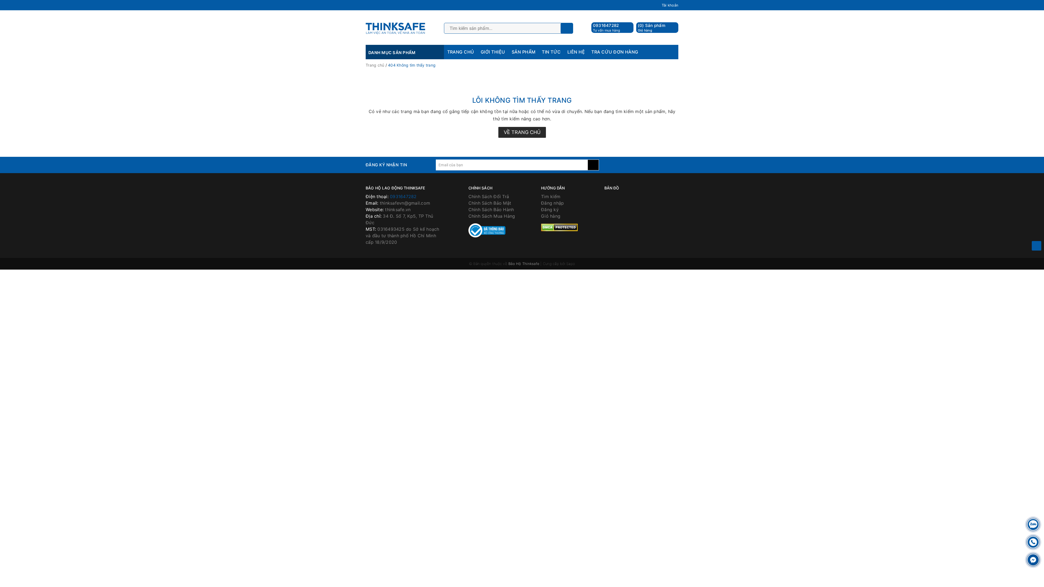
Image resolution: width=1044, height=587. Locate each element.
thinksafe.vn (398, 209)
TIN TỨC (551, 52)
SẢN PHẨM (524, 52)
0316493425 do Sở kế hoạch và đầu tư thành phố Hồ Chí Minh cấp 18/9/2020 (402, 235)
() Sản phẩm (651, 27)
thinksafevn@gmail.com (405, 203)
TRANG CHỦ (460, 52)
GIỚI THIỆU (493, 52)
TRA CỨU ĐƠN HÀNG (614, 52)
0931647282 (606, 25)
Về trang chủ (522, 132)
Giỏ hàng (550, 216)
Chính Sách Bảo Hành (491, 209)
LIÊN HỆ (576, 52)
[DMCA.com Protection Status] (559, 227)
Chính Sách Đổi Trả (488, 196)
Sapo (570, 263)
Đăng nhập (552, 203)
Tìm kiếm (550, 196)
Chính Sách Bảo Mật (489, 203)
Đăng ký (550, 209)
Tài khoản (670, 5)
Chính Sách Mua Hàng (491, 216)
